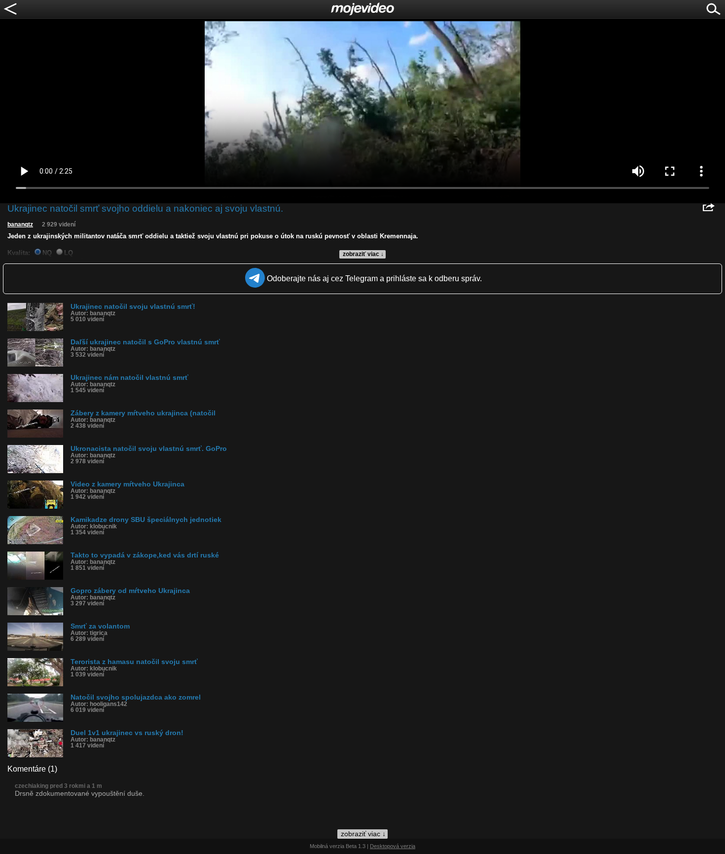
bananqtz (20, 224)
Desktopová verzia (392, 846)
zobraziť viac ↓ (363, 254)
